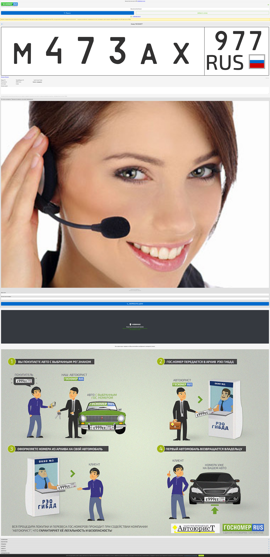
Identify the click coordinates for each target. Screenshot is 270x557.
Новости (3, 548)
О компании (4, 539)
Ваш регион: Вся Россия (136, 8)
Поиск (68, 13)
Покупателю (4, 541)
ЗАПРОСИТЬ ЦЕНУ (136, 304)
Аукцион (3, 546)
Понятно (201, 555)
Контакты (3, 550)
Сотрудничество (5, 553)
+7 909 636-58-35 (136, 16)
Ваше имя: (3, 292)
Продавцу (3, 544)
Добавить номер (202, 13)
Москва (3, 77)
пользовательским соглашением (190, 555)
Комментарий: (4, 86)
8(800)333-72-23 (141, 1)
